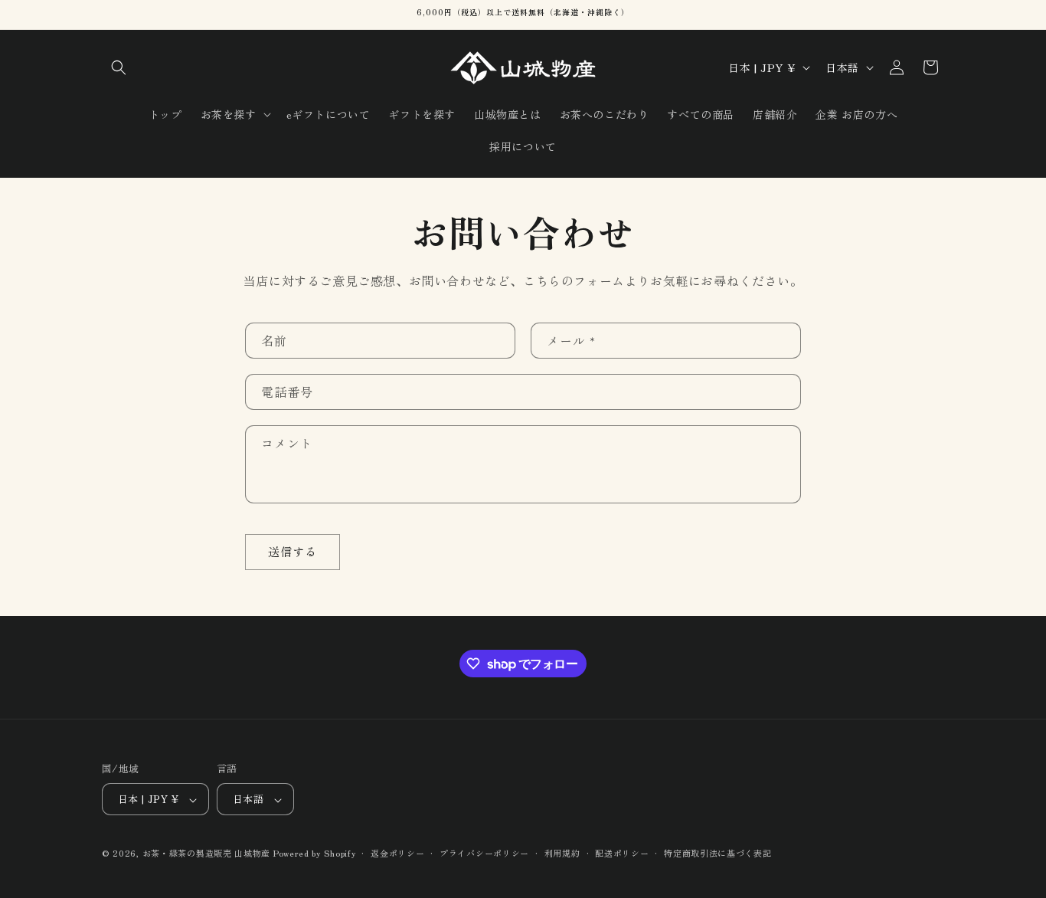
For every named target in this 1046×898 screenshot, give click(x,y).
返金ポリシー (397, 853)
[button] (119, 67)
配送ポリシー (622, 853)
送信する (292, 551)
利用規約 (562, 853)
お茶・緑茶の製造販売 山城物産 (206, 853)
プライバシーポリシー (484, 853)
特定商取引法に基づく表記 (717, 853)
